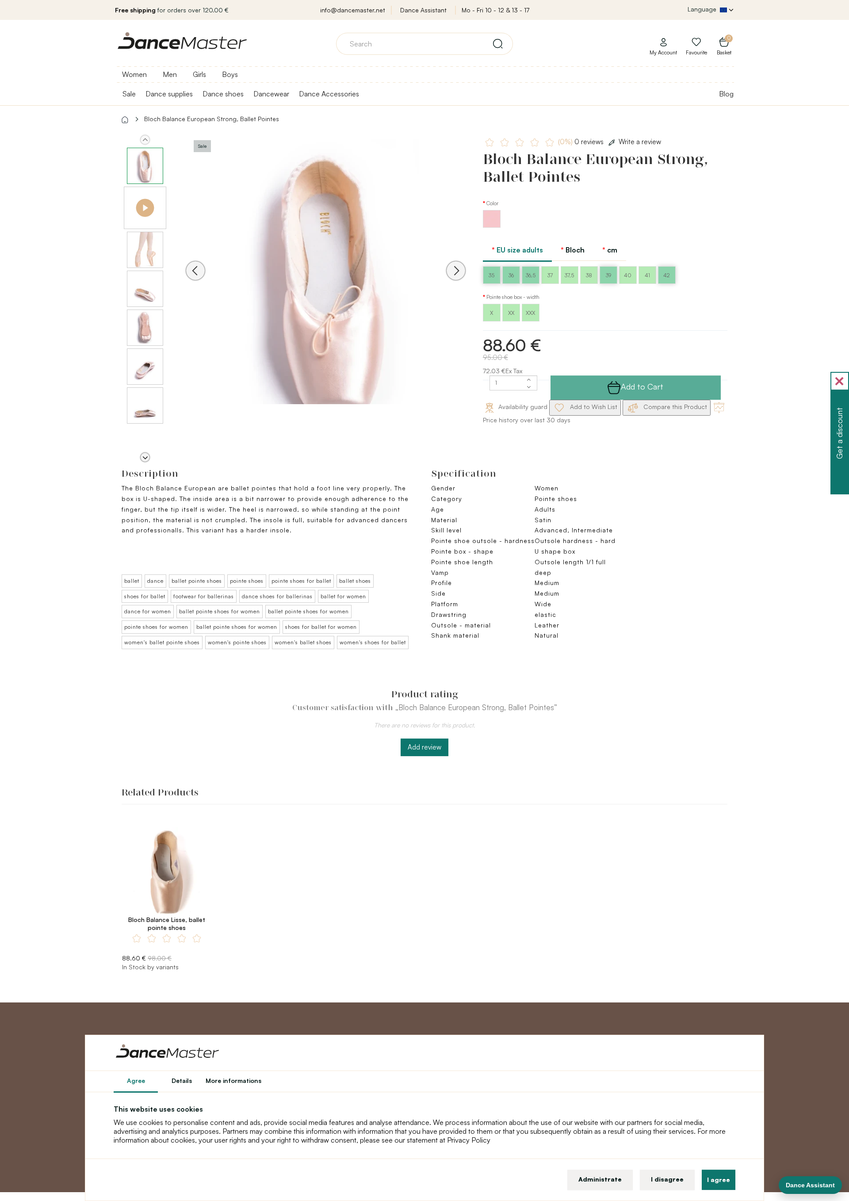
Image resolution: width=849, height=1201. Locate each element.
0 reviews (581, 142)
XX (511, 313)
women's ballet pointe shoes (162, 642)
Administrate (600, 1179)
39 (608, 275)
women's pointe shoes (237, 642)
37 (550, 275)
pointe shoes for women (156, 626)
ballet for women (343, 596)
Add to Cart (642, 386)
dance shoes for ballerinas (277, 596)
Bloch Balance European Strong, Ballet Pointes (211, 118)
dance (155, 581)
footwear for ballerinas (203, 596)
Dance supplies (169, 93)
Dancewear (271, 93)
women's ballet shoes (303, 642)
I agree (718, 1179)
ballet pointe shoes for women (219, 611)
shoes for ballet (144, 596)
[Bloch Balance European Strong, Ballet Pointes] (326, 283)
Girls (199, 74)
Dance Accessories (329, 93)
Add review (424, 747)
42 (666, 275)
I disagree (667, 1179)
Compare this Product (674, 406)
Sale (129, 93)
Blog (726, 93)
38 (589, 275)
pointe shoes (247, 581)
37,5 (569, 275)
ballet (131, 581)
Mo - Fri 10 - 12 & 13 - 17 (495, 10)
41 (647, 275)
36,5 (530, 275)
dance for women (147, 611)
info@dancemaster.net (352, 10)
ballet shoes (355, 581)
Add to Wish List (592, 406)
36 (511, 275)
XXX (530, 313)
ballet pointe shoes (197, 581)
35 (491, 275)
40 (627, 275)
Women (134, 74)
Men (170, 74)
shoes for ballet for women (321, 626)
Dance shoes (223, 93)
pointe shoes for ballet (301, 581)
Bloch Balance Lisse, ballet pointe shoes (166, 923)
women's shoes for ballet (373, 642)
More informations (233, 1080)
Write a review (640, 142)
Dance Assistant (423, 10)
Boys (230, 74)
